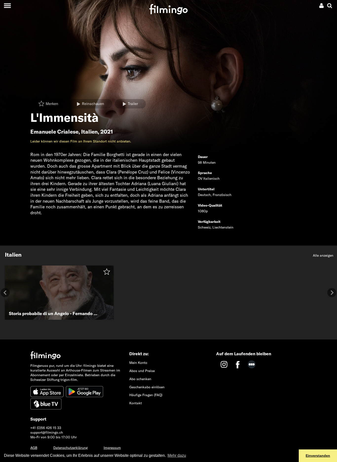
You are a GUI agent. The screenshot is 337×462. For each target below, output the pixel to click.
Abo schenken (140, 379)
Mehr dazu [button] (177, 455)
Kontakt (135, 403)
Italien (89, 131)
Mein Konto (138, 362)
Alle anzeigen (323, 255)
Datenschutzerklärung (70, 447)
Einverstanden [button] (318, 456)
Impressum (112, 447)
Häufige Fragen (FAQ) (145, 395)
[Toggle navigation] (7, 5)
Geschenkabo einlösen (147, 387)
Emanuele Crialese (54, 131)
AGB (33, 447)
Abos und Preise (142, 371)
